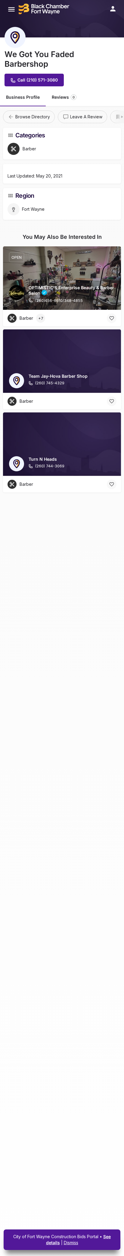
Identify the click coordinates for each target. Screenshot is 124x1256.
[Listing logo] (15, 37)
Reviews (63, 97)
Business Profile (23, 97)
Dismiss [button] (71, 1242)
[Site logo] (45, 9)
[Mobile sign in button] (113, 9)
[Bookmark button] (111, 318)
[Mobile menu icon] (11, 9)
